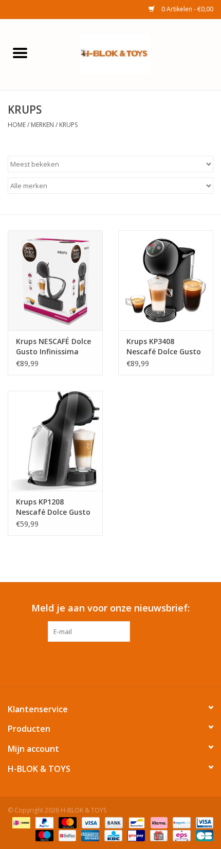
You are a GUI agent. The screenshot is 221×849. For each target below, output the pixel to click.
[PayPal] (43, 822)
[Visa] (89, 822)
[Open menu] (20, 52)
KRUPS (68, 124)
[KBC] (112, 834)
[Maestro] (43, 834)
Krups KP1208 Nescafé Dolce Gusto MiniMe (53, 507)
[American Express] (89, 834)
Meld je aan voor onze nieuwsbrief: (110, 608)
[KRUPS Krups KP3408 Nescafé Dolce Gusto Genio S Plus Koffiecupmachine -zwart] (165, 280)
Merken (42, 124)
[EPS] (180, 834)
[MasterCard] (66, 822)
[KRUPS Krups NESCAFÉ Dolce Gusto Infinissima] (55, 280)
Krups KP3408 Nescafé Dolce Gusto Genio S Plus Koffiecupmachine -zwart (163, 346)
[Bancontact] (135, 822)
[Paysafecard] (180, 822)
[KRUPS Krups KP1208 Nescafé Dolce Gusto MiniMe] (55, 441)
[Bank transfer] (112, 822)
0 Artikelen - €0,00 (186, 9)
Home (17, 124)
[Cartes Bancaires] (202, 834)
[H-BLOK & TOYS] (130, 54)
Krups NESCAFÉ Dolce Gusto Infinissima (53, 346)
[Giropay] (135, 834)
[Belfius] (66, 834)
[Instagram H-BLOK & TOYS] (120, 663)
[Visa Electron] (202, 822)
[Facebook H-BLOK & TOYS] (101, 663)
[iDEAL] (20, 822)
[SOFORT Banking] (158, 822)
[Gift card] (157, 834)
